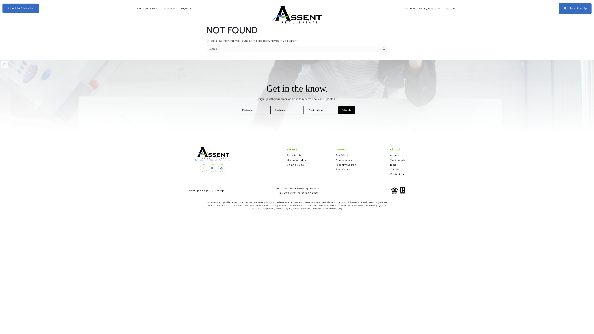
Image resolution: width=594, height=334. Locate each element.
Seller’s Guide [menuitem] (295, 164)
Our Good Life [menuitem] (146, 8)
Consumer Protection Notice (301, 192)
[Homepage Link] (297, 14)
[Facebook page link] (203, 168)
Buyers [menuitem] (185, 8)
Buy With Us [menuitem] (343, 155)
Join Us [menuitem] (394, 169)
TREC (280, 192)
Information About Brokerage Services (297, 188)
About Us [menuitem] (396, 155)
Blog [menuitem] (393, 164)
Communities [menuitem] (169, 8)
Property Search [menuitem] (346, 164)
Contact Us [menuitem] (397, 174)
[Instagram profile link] (212, 168)
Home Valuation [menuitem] (297, 160)
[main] (297, 38)
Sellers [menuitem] (408, 8)
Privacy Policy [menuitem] (205, 190)
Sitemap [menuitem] (219, 190)
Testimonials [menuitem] (397, 160)
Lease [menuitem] (449, 8)
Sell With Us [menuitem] (294, 155)
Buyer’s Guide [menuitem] (344, 169)
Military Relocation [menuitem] (430, 8)
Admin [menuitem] (192, 190)
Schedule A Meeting (20, 8)
